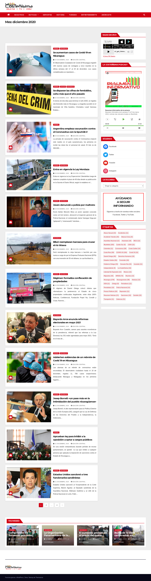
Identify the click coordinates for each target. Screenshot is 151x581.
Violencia (120, 299)
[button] (144, 15)
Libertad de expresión (112, 272)
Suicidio (137, 295)
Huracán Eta (125, 264)
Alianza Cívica (127, 237)
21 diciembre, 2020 (62, 443)
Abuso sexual (110, 233)
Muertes (130, 276)
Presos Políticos (110, 291)
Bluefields (109, 244)
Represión (124, 291)
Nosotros (19, 15)
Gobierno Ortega (111, 264)
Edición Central (79, 60)
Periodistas (109, 287)
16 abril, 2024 (51, 539)
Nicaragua (109, 280)
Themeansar (39, 577)
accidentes (123, 233)
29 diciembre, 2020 (62, 136)
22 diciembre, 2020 (62, 364)
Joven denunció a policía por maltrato (74, 205)
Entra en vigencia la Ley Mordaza (71, 169)
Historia (60, 15)
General (56, 48)
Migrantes (108, 276)
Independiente (109, 268)
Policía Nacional (123, 287)
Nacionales (64, 48)
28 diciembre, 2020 (62, 209)
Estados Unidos (110, 260)
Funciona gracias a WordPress (14, 577)
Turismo (73, 15)
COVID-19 (121, 252)
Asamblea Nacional (111, 241)
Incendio (138, 264)
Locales (63, 86)
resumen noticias (111, 295)
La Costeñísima (124, 268)
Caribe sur (121, 244)
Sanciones (126, 295)
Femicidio (124, 260)
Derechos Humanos (126, 256)
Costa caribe (134, 248)
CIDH (131, 244)
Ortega (115, 283)
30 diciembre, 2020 (62, 60)
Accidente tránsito (111, 237)
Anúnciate (106, 15)
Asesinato (126, 241)
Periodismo (126, 283)
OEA (107, 283)
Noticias (33, 15)
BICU (137, 241)
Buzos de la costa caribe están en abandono (124, 535)
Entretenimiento (89, 15)
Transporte (109, 299)
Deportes (47, 15)
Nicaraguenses (123, 280)
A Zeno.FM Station (109, 56)
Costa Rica (109, 252)
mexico (127, 272)
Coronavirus (120, 248)
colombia (108, 248)
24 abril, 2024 (16, 539)
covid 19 (133, 252)
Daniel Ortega (110, 256)
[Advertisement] (51, 37)
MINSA (119, 276)
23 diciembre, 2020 (62, 285)
